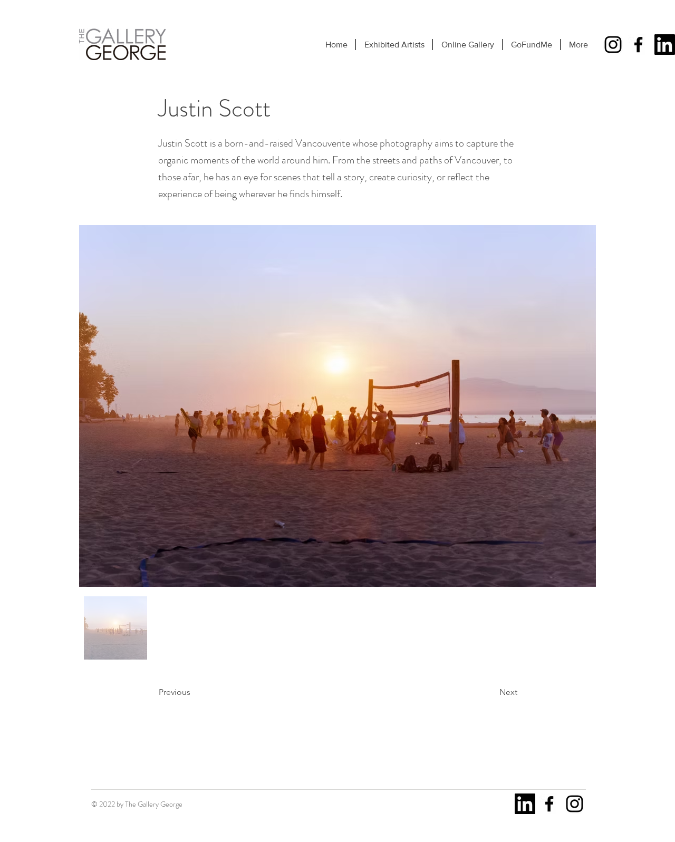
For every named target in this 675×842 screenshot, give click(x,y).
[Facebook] (638, 44)
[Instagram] (613, 44)
